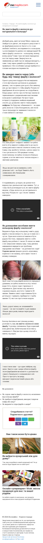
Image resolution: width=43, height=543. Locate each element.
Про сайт (20, 539)
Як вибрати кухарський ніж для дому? (19, 457)
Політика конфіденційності (13, 538)
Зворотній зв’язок (9, 537)
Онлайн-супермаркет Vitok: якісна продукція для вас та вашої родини (21, 491)
